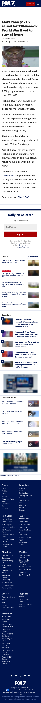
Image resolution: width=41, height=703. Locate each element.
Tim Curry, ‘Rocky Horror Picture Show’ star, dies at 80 (13, 261)
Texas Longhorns (8, 597)
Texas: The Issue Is (25, 531)
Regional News (23, 595)
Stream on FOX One (7, 615)
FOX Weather (23, 572)
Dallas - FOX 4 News (24, 601)
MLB (3, 602)
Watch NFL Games (6, 620)
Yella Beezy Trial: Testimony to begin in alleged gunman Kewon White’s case (13, 275)
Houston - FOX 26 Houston (25, 605)
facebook (12, 675)
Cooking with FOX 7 (25, 497)
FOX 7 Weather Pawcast (24, 556)
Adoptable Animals (22, 506)
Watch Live (30, 4)
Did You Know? (24, 575)
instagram (20, 675)
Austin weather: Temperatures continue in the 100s (13, 402)
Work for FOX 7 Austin (7, 571)
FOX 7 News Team (6, 566)
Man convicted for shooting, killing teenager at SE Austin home (27, 344)
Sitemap (5, 508)
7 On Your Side (24, 524)
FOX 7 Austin (6, 39)
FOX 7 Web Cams (25, 569)
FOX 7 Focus (23, 527)
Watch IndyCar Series (7, 640)
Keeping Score (24, 493)
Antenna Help (7, 588)
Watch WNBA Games (7, 658)
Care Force (23, 535)
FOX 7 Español (7, 524)
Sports (5, 593)
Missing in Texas (25, 537)
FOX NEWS (23, 197)
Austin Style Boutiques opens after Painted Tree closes (12, 422)
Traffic (4, 491)
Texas (4, 494)
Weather (23, 552)
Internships (6, 575)
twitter (16, 675)
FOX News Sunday (6, 505)
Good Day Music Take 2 (8, 540)
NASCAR (5, 605)
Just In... (6, 256)
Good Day (24, 485)
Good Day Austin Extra (8, 536)
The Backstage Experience (7, 545)
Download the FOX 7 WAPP (24, 561)
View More (33, 256)
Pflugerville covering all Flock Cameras (12, 412)
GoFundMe (8, 175)
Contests (22, 510)
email (29, 675)
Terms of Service (22, 247)
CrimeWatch (23, 522)
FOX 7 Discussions (23, 541)
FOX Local (7, 515)
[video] (33, 403)
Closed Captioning (6, 579)
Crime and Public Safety (8, 500)
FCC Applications (8, 585)
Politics (4, 496)
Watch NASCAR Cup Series (7, 635)
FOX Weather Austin (7, 531)
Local (4, 488)
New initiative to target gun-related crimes (12, 443)
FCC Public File (7, 582)
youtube (25, 675)
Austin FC (5, 600)
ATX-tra (21, 545)
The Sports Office (8, 527)
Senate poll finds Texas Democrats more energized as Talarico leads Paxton (26, 334)
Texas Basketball (8, 608)
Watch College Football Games (8, 625)
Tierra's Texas (7, 522)
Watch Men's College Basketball (6, 645)
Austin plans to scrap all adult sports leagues (12, 432)
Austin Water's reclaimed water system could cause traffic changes (26, 364)
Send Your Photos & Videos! (25, 566)
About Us (6, 552)
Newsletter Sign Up (7, 562)
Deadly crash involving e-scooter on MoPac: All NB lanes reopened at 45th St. (14, 294)
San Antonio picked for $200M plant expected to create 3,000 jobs (13, 284)
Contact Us (6, 558)
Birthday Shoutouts (22, 489)
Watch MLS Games (6, 663)
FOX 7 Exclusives (24, 517)
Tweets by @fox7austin (10, 475)
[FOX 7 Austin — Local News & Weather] (8, 3)
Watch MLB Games (6, 630)
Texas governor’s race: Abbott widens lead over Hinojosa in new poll (25, 354)
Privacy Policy (23, 245)
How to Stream (7, 519)
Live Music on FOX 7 (24, 501)
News (13, 39)
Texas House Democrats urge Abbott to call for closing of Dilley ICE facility (14, 304)
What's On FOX (7, 555)
